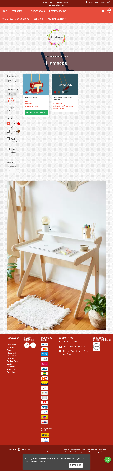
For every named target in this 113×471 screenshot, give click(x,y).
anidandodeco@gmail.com (75, 346)
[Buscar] (103, 11)
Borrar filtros (10, 100)
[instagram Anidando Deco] (27, 345)
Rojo (11, 94)
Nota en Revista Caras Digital (15, 19)
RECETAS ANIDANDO (57, 11)
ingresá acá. (84, 452)
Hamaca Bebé (31, 98)
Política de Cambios (57, 19)
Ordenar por (12, 76)
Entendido (75, 465)
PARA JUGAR (55, 56)
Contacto (38, 19)
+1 (30, 92)
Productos (17, 11)
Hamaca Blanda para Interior (62, 99)
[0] (108, 12)
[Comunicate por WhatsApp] (107, 460)
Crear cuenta (94, 2)
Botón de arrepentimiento (97, 452)
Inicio (4, 11)
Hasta (13, 167)
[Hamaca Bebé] (36, 84)
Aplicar (18, 171)
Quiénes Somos (38, 11)
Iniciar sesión (106, 2)
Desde (9, 167)
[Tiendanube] (19, 450)
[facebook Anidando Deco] (33, 345)
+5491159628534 (71, 342)
